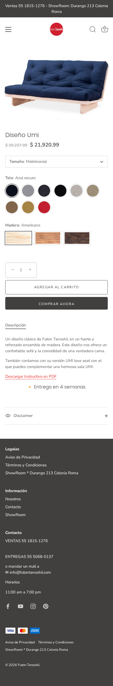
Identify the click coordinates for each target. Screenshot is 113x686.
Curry (28, 207)
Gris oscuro (44, 190)
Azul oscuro (11, 190)
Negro (60, 190)
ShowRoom (15, 514)
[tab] (18, 325)
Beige (92, 190)
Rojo (44, 207)
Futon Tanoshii (28, 665)
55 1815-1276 (35, 540)
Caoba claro (48, 238)
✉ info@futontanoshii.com (28, 572)
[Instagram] (33, 605)
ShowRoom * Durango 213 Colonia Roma (41, 473)
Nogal (77, 238)
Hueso (76, 190)
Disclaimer (23, 415)
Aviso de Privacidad (22, 457)
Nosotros (13, 499)
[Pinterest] (45, 605)
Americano (18, 238)
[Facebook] (8, 605)
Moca (11, 207)
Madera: (22, 225)
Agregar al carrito (56, 287)
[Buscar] (93, 30)
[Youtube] (20, 605)
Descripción (15, 325)
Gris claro (28, 190)
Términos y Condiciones (26, 465)
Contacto (13, 507)
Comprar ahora (57, 304)
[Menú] (8, 29)
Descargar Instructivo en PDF (30, 376)
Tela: (20, 177)
